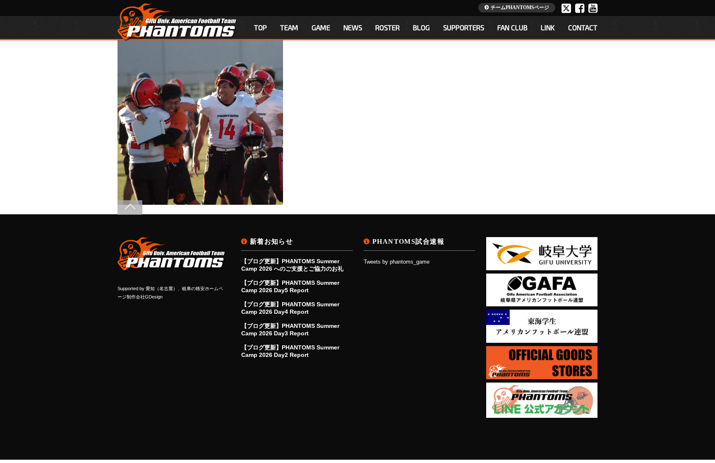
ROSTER (387, 27)
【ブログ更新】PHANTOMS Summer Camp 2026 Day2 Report (290, 351)
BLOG (421, 27)
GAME (321, 27)
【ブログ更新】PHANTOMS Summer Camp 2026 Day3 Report (290, 329)
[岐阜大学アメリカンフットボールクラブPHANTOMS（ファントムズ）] (172, 268)
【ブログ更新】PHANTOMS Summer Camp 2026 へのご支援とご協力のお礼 (292, 265)
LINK (548, 27)
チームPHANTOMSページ (520, 7)
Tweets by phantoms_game (396, 262)
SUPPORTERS (463, 27)
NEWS (352, 27)
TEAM (289, 27)
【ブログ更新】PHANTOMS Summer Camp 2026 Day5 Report (290, 286)
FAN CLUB (512, 27)
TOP (260, 27)
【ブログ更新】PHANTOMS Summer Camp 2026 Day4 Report (290, 308)
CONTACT (582, 27)
